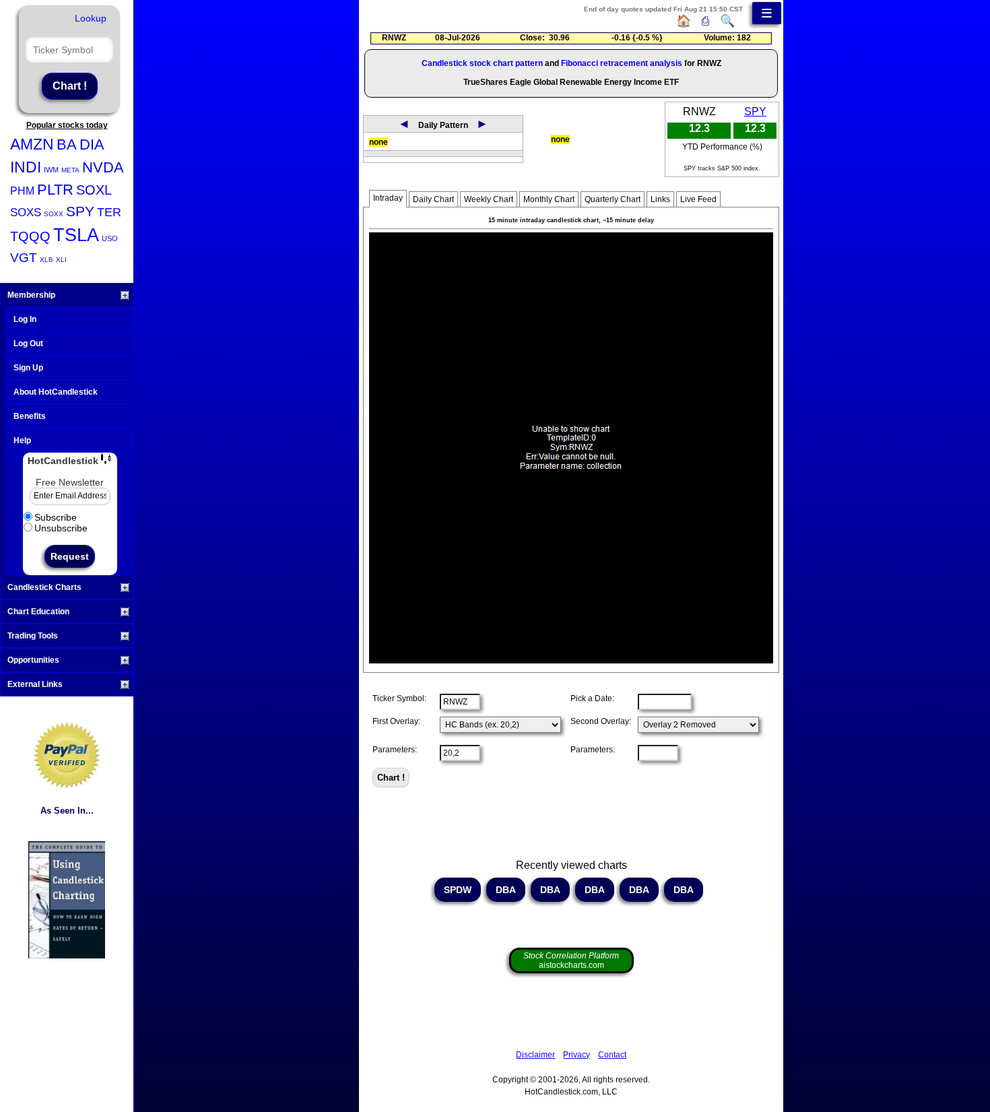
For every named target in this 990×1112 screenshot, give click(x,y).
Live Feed (698, 199)
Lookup (90, 18)
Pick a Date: (592, 698)
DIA (91, 144)
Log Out (28, 343)
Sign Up (28, 367)
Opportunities (33, 660)
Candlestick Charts (44, 587)
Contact (612, 1054)
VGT (23, 258)
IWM (51, 170)
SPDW (457, 889)
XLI (61, 259)
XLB (46, 259)
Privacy (576, 1054)
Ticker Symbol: (399, 698)
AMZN (32, 144)
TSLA (76, 235)
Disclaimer (535, 1054)
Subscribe (55, 517)
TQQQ (30, 236)
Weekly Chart (488, 199)
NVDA (103, 167)
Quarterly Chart (612, 199)
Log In (24, 319)
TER (109, 212)
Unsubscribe (61, 528)
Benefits (29, 416)
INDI (25, 167)
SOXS (25, 212)
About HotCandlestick (55, 392)
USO (110, 238)
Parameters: (394, 749)
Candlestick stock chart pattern (482, 63)
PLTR (55, 189)
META (70, 170)
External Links (35, 684)
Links (660, 199)
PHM (22, 191)
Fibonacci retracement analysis (621, 63)
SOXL (94, 190)
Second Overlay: (600, 721)
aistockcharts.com (571, 960)
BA (67, 144)
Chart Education (38, 611)
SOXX (53, 214)
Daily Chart (433, 199)
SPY (80, 211)
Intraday (388, 198)
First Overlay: (396, 721)
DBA (506, 889)
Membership (31, 295)
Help (22, 440)
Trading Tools (32, 636)
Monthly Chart (548, 199)
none (378, 142)
